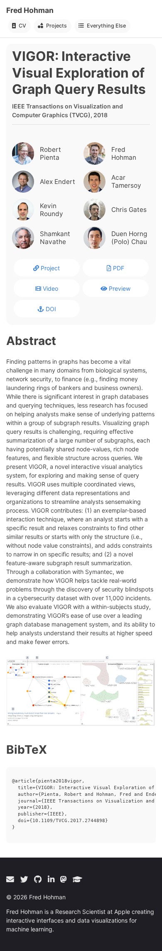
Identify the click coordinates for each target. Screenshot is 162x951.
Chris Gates (129, 210)
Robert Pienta (50, 153)
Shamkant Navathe (55, 238)
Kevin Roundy (51, 210)
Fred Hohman (30, 10)
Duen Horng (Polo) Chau (129, 238)
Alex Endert (57, 182)
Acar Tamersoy (126, 181)
